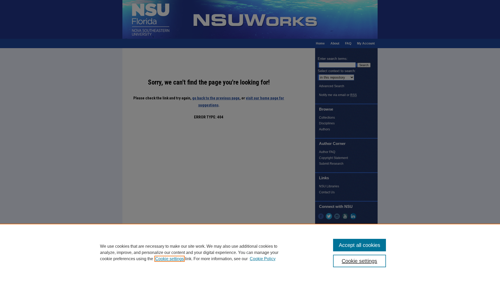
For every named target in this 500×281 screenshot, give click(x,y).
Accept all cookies (359, 245)
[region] (250, 252)
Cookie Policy (263, 259)
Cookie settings (169, 259)
